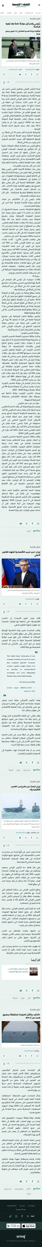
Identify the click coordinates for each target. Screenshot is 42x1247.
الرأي (15, 11)
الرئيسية (38, 11)
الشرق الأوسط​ (29, 11)
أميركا (11, 768)
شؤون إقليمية (35, 17)
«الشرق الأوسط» (30, 68)
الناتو (28, 1187)
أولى (28, 996)
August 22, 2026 (29, 689)
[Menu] (40, 4)
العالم (21, 11)
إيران (28, 529)
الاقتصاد (9, 11)
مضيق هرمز (19, 1187)
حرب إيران (26, 768)
